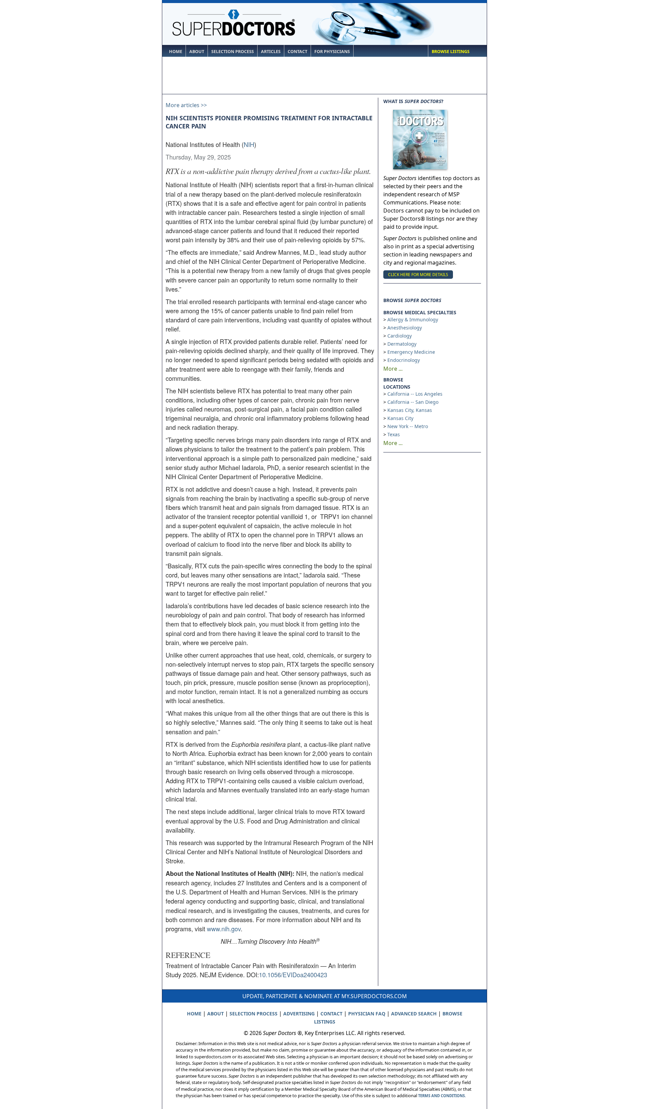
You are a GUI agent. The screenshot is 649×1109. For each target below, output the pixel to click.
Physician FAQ (366, 1013)
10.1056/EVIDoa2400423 (293, 974)
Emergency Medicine (411, 352)
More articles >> (186, 105)
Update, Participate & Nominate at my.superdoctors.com (324, 996)
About (196, 51)
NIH (249, 144)
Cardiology (399, 335)
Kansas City (400, 418)
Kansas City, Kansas (409, 410)
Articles (271, 51)
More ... (393, 368)
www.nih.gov (224, 928)
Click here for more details (418, 274)
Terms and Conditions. (442, 1095)
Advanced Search (414, 1013)
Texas (393, 434)
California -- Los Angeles (414, 394)
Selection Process (232, 51)
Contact (297, 51)
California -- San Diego (412, 402)
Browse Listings (451, 51)
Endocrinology (403, 360)
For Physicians (332, 51)
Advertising (299, 1013)
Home (175, 51)
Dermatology (401, 344)
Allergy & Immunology (412, 319)
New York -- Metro (407, 426)
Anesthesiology (404, 327)
